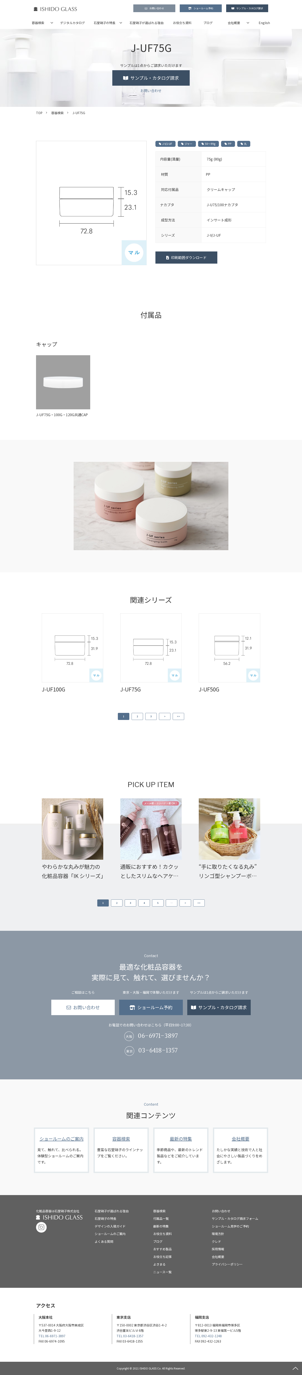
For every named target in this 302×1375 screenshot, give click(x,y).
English (264, 23)
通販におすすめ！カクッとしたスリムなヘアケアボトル (149, 871)
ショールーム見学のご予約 (230, 1226)
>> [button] (178, 716)
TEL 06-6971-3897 (51, 1336)
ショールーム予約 (203, 8)
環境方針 (218, 1233)
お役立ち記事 (162, 1256)
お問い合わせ (156, 8)
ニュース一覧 (162, 1272)
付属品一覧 (161, 1218)
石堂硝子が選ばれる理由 (147, 23)
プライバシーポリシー (227, 1264)
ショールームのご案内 (61, 1150)
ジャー (188, 143)
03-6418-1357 (158, 1050)
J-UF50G (209, 689)
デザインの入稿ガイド (110, 1226)
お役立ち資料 (182, 23)
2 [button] (137, 716)
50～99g (210, 143)
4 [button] (144, 903)
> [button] (165, 716)
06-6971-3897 (158, 1036)
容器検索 (38, 23)
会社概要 (234, 23)
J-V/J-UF (167, 143)
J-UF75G (130, 689)
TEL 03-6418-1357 (130, 1336)
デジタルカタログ (72, 23)
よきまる (159, 1264)
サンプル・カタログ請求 (249, 8)
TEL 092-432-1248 (208, 1336)
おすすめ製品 (162, 1249)
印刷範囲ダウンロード (188, 257)
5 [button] (158, 903)
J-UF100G (53, 689)
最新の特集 (181, 1150)
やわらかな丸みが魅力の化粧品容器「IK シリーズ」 (72, 871)
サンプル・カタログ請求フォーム (235, 1218)
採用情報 (218, 1249)
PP (229, 143)
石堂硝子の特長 (104, 23)
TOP (39, 113)
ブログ (208, 23)
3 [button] (151, 716)
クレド (216, 1241)
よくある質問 (104, 1241)
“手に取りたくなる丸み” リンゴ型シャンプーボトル (228, 871)
